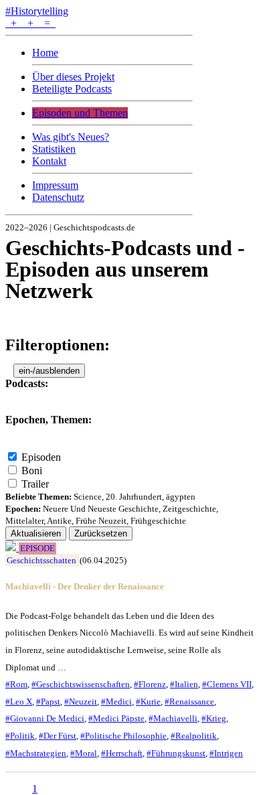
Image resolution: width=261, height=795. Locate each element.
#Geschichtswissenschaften (80, 684)
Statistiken (54, 149)
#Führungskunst (176, 753)
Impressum (55, 185)
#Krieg (213, 718)
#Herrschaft (122, 753)
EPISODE (37, 548)
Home (45, 52)
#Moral (83, 753)
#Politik (20, 736)
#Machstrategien (35, 753)
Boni (31, 470)
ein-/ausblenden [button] (49, 371)
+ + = (30, 23)
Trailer (35, 484)
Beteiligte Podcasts (72, 88)
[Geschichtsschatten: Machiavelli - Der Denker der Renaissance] (12, 547)
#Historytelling (36, 11)
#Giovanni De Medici (44, 718)
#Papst (48, 702)
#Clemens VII (227, 684)
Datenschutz (58, 197)
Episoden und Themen (80, 113)
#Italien (184, 684)
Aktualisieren (36, 533)
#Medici (116, 702)
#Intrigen (226, 753)
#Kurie (148, 702)
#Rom (16, 684)
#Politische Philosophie (123, 736)
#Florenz (150, 684)
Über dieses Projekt (73, 76)
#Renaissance (189, 702)
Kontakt (49, 161)
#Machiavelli (173, 718)
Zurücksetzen (100, 533)
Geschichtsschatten (41, 560)
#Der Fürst (57, 736)
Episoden (41, 457)
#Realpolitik (194, 736)
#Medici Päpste (116, 718)
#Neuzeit (80, 702)
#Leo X (18, 702)
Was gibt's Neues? (70, 137)
